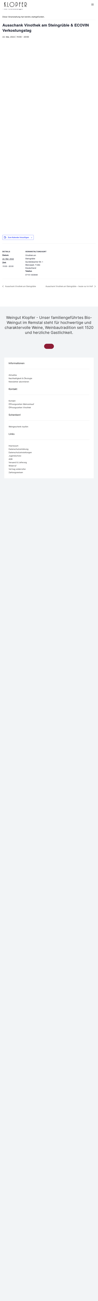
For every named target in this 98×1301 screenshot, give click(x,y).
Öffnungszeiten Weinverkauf (21, 404)
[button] (92, 4)
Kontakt (12, 401)
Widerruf (12, 466)
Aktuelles (13, 375)
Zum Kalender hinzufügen (18, 237)
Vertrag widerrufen (17, 469)
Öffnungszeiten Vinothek (20, 407)
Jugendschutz (15, 456)
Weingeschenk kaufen (18, 426)
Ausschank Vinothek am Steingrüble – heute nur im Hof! (69, 286)
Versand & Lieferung (18, 462)
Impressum (13, 446)
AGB (10, 459)
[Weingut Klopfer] (15, 4)
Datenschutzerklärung (18, 449)
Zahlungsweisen (16, 472)
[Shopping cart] (85, 4)
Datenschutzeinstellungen (20, 452)
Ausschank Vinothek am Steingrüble (20, 286)
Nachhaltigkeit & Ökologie (20, 378)
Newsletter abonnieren (19, 381)
